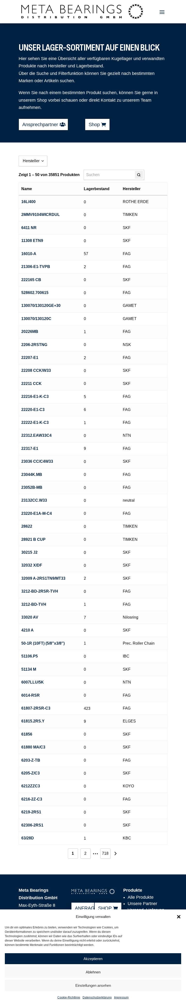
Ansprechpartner (40, 124)
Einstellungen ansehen (93, 985)
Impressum (121, 997)
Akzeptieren (93, 959)
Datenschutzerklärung (97, 997)
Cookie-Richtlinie (68, 997)
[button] (178, 916)
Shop (94, 124)
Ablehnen (93, 972)
